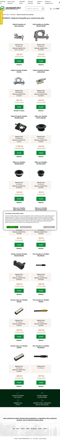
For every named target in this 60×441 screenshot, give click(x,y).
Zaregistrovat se (49, 3)
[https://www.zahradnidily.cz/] (10, 8)
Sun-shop (35, 438)
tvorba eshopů (42, 438)
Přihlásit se (47, 1)
